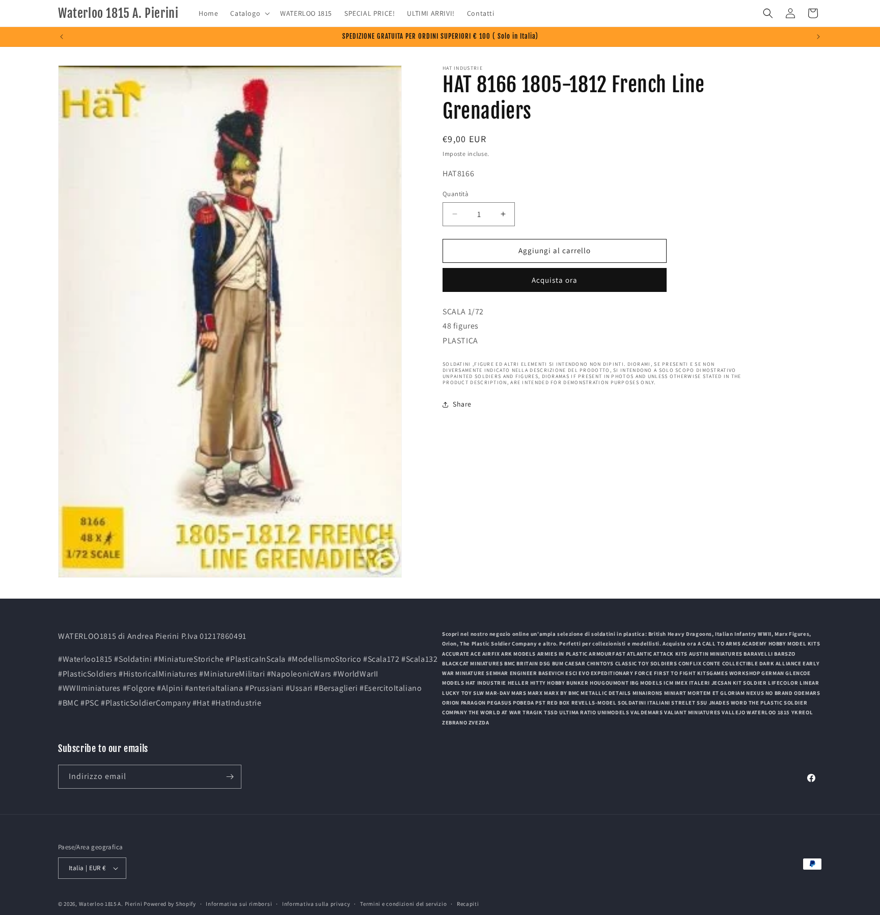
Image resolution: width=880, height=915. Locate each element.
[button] (249, 13)
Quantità (456, 194)
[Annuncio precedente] (61, 36)
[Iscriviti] (229, 777)
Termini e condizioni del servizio (403, 903)
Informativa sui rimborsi (239, 903)
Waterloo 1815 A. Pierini (111, 903)
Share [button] (462, 404)
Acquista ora (555, 280)
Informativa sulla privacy (316, 903)
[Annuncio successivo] (818, 36)
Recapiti (468, 903)
